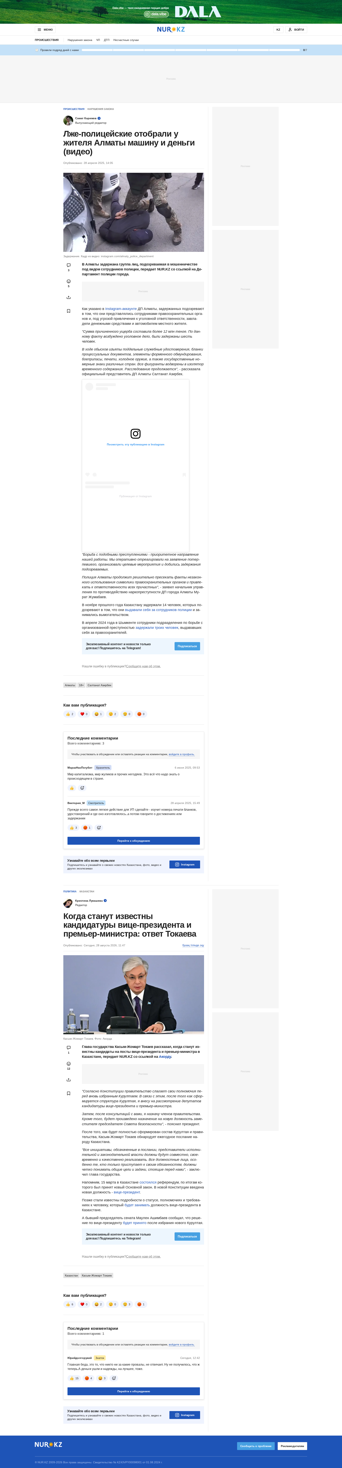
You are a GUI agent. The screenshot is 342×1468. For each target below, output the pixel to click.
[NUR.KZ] (171, 29)
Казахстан (87, 891)
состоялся (148, 1182)
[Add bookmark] (68, 311)
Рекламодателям (292, 1446)
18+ (81, 685)
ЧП (98, 40)
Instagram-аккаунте (121, 309)
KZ (278, 29)
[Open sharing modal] (68, 297)
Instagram (187, 864)
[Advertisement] (171, 78)
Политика (70, 891)
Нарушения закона (80, 40)
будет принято (134, 1223)
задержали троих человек (157, 628)
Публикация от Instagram (135, 496)
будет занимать (137, 1205)
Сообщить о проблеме (256, 1446)
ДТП (106, 40)
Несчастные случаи (126, 40)
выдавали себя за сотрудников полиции (158, 610)
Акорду (165, 1057)
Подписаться (187, 646)
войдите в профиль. (182, 754)
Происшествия (47, 40)
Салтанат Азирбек (99, 685)
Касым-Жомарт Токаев (97, 1275)
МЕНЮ (48, 29)
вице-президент (127, 1192)
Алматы (70, 685)
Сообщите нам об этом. (143, 666)
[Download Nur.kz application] (171, 12)
